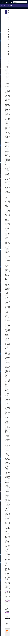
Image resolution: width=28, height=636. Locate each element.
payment (7, 614)
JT (9, 609)
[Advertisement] (16, 30)
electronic (7, 612)
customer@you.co (7, 590)
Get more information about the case (7, 602)
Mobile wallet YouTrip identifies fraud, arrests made (8, 37)
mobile (7, 613)
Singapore (7, 616)
